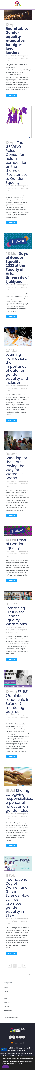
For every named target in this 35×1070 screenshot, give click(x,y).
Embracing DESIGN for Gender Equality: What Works (16, 616)
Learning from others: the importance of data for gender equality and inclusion (17, 368)
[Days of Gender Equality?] (18, 531)
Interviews (7, 995)
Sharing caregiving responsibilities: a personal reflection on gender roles (19, 800)
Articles (21, 627)
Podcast (6, 1006)
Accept (5, 1067)
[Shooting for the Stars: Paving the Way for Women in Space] (18, 440)
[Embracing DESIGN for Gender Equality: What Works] (18, 595)
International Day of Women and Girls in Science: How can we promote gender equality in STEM (17, 897)
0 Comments (22, 58)
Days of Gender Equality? (16, 543)
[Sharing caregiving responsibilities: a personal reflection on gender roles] (18, 776)
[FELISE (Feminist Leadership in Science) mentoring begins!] (18, 678)
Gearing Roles (12, 58)
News (5, 999)
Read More (11, 95)
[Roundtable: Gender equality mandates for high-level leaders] (18, 15)
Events (6, 991)
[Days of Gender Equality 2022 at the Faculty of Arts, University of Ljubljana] (18, 241)
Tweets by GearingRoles (11, 1017)
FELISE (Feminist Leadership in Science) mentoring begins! (17, 701)
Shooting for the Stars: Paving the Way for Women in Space (16, 467)
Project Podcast (18, 1043)
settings (20, 1063)
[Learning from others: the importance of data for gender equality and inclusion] (18, 336)
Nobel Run (7, 1002)
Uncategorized (23, 56)
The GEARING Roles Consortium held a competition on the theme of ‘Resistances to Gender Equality (17, 162)
